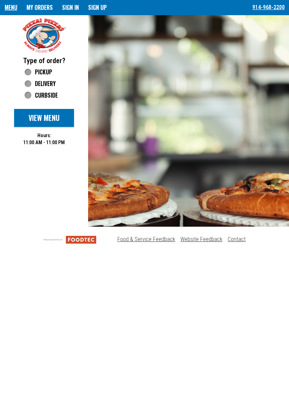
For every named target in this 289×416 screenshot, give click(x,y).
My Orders (39, 7)
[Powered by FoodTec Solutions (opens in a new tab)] (69, 239)
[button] (44, 35)
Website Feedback (201, 239)
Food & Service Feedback (146, 239)
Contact (237, 239)
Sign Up (97, 7)
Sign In (70, 7)
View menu (44, 117)
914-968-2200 (268, 7)
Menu (11, 7)
